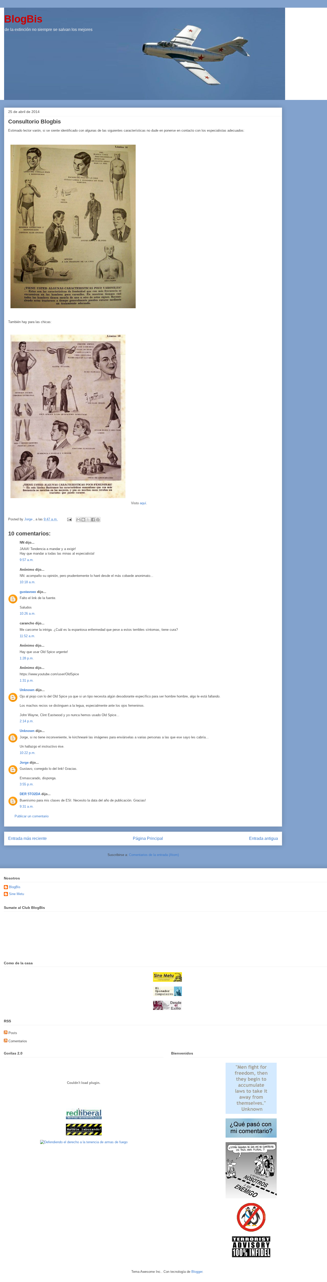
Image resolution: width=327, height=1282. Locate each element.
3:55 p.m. (27, 784)
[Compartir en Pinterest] (97, 519)
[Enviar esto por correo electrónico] (78, 519)
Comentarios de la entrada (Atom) (154, 855)
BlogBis (23, 19)
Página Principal (148, 838)
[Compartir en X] (88, 519)
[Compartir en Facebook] (93, 519)
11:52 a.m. (27, 636)
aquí (143, 503)
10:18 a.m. (28, 582)
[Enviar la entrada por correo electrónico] (69, 519)
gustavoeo (28, 592)
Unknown (27, 690)
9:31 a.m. (27, 806)
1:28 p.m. (27, 658)
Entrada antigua (263, 838)
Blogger (196, 1272)
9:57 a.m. (27, 560)
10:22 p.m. (28, 753)
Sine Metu (16, 894)
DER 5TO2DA (30, 794)
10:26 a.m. (28, 613)
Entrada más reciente (27, 838)
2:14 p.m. (27, 721)
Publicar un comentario (32, 816)
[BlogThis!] (83, 519)
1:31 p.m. (27, 680)
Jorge (24, 762)
